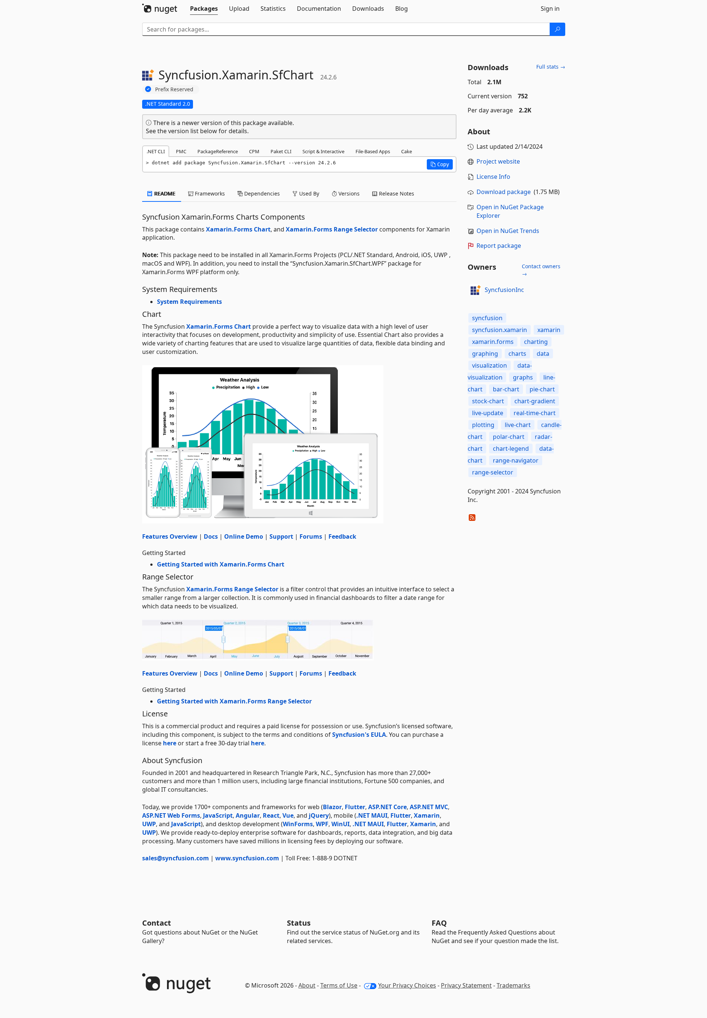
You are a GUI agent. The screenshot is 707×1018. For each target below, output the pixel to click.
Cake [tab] (406, 151)
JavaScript (218, 815)
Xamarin (427, 815)
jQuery (319, 815)
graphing (485, 353)
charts (517, 353)
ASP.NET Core (387, 807)
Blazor (332, 807)
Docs (211, 536)
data (543, 353)
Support (281, 536)
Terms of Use (338, 985)
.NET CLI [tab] (156, 151)
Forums (311, 536)
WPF (322, 824)
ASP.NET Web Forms (171, 815)
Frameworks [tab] (209, 193)
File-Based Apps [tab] (373, 151)
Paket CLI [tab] (281, 151)
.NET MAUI (371, 815)
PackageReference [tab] (217, 151)
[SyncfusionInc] (475, 290)
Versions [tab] (348, 193)
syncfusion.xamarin (499, 330)
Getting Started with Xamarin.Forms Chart (220, 564)
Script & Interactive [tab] (323, 151)
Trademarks (513, 985)
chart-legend (511, 448)
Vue (288, 815)
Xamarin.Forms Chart (238, 229)
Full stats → (550, 66)
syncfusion (487, 318)
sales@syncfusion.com (175, 858)
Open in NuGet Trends (508, 231)
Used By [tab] (308, 193)
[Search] (557, 29)
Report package (499, 246)
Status (299, 923)
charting (536, 342)
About (306, 985)
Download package (504, 192)
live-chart (518, 425)
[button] (440, 164)
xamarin (548, 330)
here (169, 743)
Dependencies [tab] (261, 193)
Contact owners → (541, 270)
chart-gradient (534, 401)
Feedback (342, 536)
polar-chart (508, 437)
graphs (523, 377)
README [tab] (164, 193)
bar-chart (506, 389)
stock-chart (488, 401)
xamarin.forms (493, 342)
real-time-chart (535, 413)
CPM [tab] (254, 151)
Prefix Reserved (174, 89)
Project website (498, 161)
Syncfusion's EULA (359, 734)
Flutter (355, 807)
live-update (487, 413)
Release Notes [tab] (395, 193)
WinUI (340, 824)
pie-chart (542, 389)
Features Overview (169, 536)
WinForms (298, 824)
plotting (483, 425)
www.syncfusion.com (247, 858)
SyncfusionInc (504, 290)
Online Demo (243, 536)
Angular (248, 815)
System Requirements (189, 302)
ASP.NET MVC (429, 807)
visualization (489, 365)
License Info (493, 177)
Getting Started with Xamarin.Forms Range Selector (234, 701)
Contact (156, 923)
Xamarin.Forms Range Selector (332, 229)
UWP (149, 824)
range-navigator (516, 460)
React (271, 815)
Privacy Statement (466, 985)
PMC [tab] (181, 151)
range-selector (492, 472)
